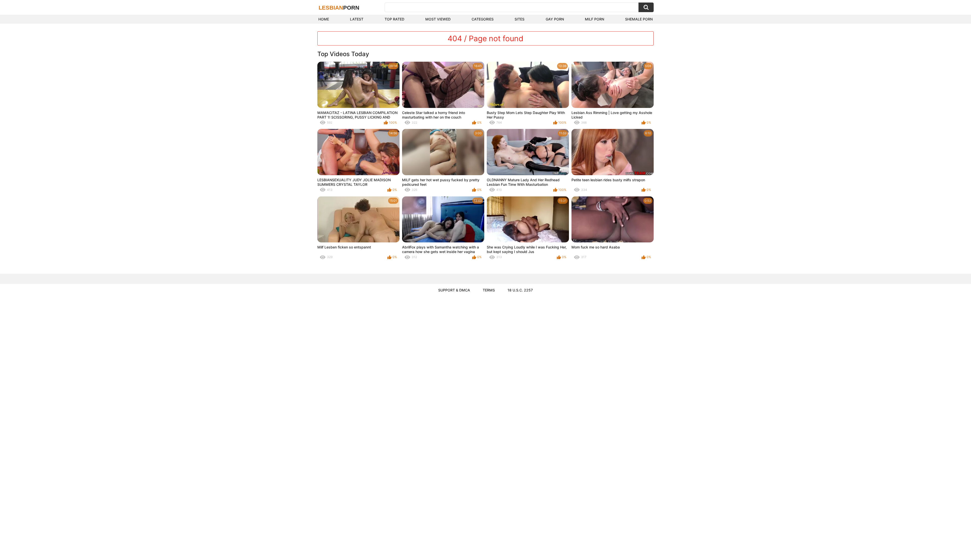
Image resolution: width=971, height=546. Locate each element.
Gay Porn (555, 19)
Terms (489, 290)
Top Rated (394, 19)
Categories (483, 19)
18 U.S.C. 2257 (520, 290)
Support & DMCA (454, 290)
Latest (356, 19)
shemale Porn (639, 19)
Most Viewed (438, 19)
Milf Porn (594, 19)
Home (323, 19)
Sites (519, 19)
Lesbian (339, 8)
